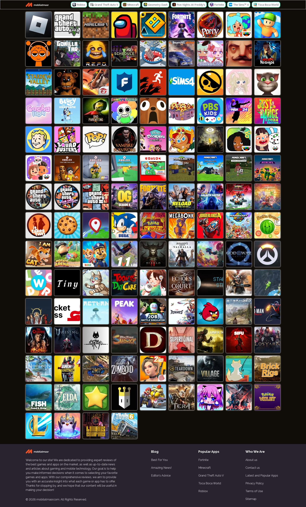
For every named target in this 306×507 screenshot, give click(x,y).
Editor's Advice (161, 475)
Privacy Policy (254, 483)
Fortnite (203, 460)
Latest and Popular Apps (261, 475)
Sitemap (250, 499)
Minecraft (204, 467)
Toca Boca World (209, 483)
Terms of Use (254, 491)
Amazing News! (161, 467)
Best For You (159, 460)
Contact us (252, 467)
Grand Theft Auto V (211, 475)
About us (251, 460)
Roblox (203, 491)
